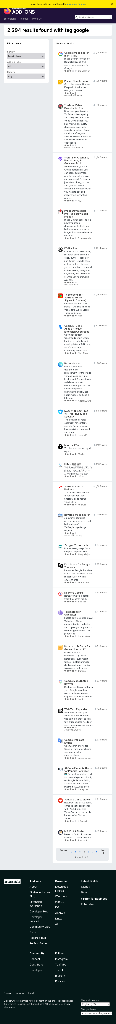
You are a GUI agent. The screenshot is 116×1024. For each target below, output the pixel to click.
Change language (90, 1000)
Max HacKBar (72, 445)
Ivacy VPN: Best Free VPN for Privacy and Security (76, 414)
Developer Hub (38, 911)
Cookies (20, 993)
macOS (59, 901)
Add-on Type (14, 62)
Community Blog (39, 926)
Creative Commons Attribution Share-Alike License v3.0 (35, 1004)
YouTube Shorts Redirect (73, 488)
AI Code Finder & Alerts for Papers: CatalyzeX (78, 769)
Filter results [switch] (14, 43)
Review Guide (38, 943)
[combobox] (93, 17)
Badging (11, 72)
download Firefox (76, 4)
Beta (84, 892)
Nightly (85, 886)
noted (32, 1000)
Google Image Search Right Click (76, 54)
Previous (63, 851)
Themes (23, 18)
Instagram (61, 959)
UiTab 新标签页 (72, 464)
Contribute (36, 964)
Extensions (10, 18)
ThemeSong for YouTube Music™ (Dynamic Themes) (75, 297)
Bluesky (60, 975)
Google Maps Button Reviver (76, 682)
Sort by (11, 52)
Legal (31, 993)
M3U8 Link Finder (74, 831)
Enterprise (87, 904)
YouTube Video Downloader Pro (73, 107)
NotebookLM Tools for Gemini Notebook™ (77, 648)
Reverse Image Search (77, 514)
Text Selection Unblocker (72, 613)
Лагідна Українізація (76, 545)
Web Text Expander (75, 709)
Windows (61, 896)
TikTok (59, 970)
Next (103, 851)
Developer (35, 970)
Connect (34, 959)
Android (60, 913)
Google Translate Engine (74, 741)
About (33, 886)
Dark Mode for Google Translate (77, 566)
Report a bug (37, 937)
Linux (58, 918)
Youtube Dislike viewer (77, 799)
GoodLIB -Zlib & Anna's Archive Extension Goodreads (76, 328)
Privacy (7, 993)
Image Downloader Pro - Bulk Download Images (76, 213)
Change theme (88, 1009)
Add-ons (35, 881)
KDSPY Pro (70, 248)
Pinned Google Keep (76, 81)
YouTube (60, 964)
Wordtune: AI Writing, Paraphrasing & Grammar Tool (76, 160)
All (56, 924)
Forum (33, 932)
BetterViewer (72, 363)
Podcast (60, 981)
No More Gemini (73, 592)
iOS (57, 907)
